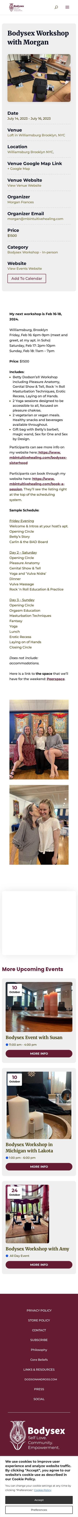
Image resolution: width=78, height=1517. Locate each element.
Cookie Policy (42, 1490)
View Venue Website (24, 186)
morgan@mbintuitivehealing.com (35, 219)
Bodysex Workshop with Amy (37, 1249)
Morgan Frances (20, 202)
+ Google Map (18, 169)
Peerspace (56, 679)
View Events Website (24, 269)
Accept (39, 1500)
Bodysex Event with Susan (34, 1037)
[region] (39, 1486)
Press (39, 1389)
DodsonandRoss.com (40, 1379)
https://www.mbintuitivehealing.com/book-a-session (37, 484)
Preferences (39, 1510)
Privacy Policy (39, 1310)
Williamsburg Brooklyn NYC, (30, 152)
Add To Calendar (26, 278)
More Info (39, 1053)
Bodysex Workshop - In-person (32, 252)
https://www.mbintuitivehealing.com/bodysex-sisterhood (38, 457)
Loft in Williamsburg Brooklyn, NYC (36, 135)
